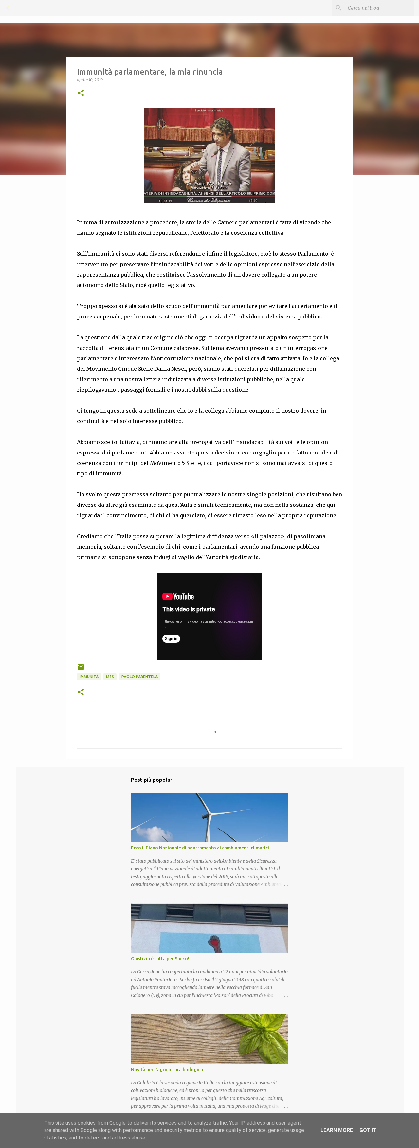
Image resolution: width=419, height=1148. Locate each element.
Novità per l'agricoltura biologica (167, 1069)
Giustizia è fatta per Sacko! (160, 958)
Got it (367, 1130)
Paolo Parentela (139, 677)
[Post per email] (81, 669)
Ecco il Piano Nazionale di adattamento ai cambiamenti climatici (200, 847)
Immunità (89, 677)
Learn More (336, 1130)
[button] (81, 93)
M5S (110, 677)
